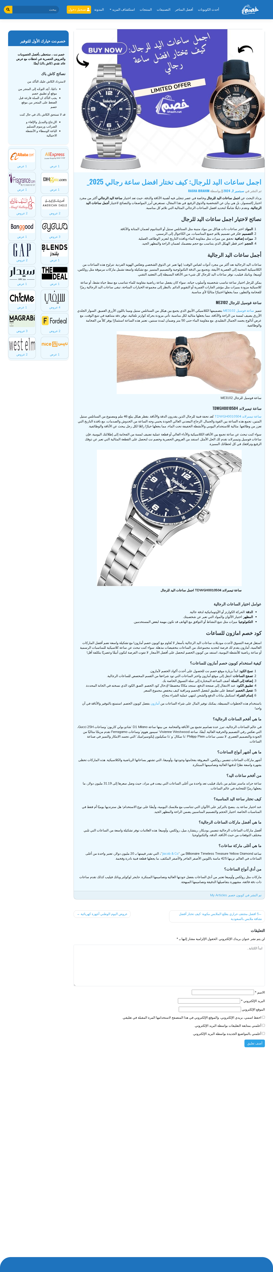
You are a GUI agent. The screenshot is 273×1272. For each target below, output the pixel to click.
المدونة (99, 9)
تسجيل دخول (77, 9)
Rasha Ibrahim (198, 190)
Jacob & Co (170, 853)
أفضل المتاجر (184, 9)
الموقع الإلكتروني (253, 1009)
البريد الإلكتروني (253, 1001)
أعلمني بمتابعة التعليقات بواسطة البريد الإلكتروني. (227, 1026)
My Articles (218, 895)
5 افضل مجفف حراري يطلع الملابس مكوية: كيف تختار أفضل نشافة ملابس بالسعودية (220, 916)
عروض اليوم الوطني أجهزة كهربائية (104, 914)
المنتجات (146, 9)
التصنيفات (163, 9)
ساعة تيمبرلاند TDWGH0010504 (237, 416)
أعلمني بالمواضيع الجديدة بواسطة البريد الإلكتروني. (227, 1034)
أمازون (155, 703)
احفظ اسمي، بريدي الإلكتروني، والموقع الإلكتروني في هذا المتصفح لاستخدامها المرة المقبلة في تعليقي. (191, 1017)
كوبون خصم (236, 895)
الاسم (260, 992)
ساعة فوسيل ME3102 (238, 311)
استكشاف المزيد (123, 9)
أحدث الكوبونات (208, 9)
